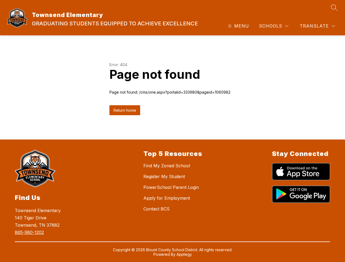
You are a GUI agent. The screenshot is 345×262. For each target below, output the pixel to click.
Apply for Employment (166, 198)
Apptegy (184, 254)
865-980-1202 (29, 232)
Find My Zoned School (166, 165)
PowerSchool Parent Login (171, 187)
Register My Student (164, 176)
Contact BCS (156, 209)
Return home (124, 110)
